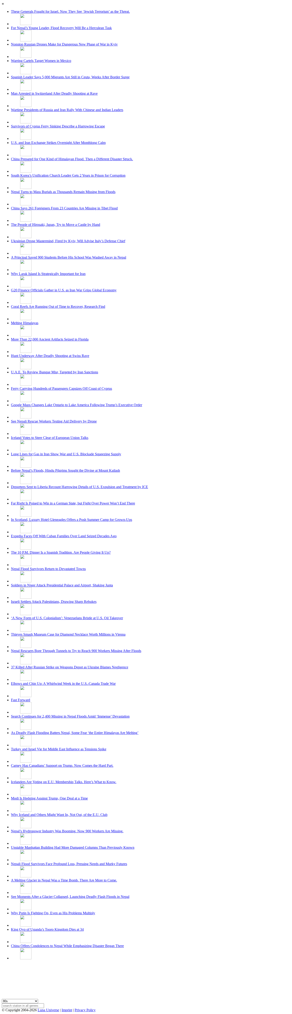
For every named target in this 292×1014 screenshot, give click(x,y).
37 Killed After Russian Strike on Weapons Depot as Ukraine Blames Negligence (69, 667)
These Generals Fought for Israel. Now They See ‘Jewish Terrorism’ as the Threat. (70, 11)
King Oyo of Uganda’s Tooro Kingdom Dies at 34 (47, 929)
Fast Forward (20, 700)
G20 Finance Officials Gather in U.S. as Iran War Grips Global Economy (64, 290)
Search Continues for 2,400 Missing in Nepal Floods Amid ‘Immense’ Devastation (70, 716)
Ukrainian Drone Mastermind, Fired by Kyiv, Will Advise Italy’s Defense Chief (68, 241)
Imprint (67, 1010)
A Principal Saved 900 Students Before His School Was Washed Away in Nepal (68, 257)
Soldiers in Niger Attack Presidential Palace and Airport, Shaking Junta (62, 585)
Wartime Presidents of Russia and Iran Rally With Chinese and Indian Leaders (67, 110)
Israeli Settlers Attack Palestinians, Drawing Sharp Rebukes (53, 602)
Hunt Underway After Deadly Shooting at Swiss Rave (50, 356)
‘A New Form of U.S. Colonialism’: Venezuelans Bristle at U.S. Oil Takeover (67, 618)
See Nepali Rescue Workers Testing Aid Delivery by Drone (54, 421)
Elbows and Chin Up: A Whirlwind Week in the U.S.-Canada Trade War (63, 683)
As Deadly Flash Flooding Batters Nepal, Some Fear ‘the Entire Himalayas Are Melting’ (74, 733)
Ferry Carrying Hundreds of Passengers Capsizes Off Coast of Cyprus (61, 388)
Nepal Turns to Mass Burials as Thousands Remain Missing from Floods (63, 192)
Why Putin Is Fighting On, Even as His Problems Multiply (53, 913)
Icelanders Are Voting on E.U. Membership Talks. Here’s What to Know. (63, 782)
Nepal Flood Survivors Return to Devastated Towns (48, 569)
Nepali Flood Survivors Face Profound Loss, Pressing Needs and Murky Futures (69, 864)
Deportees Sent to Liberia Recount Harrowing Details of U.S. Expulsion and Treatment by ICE (79, 487)
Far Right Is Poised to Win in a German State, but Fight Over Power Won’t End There (73, 503)
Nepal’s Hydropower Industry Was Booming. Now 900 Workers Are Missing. (67, 831)
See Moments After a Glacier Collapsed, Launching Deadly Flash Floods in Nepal (70, 897)
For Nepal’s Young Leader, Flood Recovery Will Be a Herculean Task (61, 28)
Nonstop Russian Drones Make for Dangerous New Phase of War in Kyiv (64, 44)
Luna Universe (48, 1010)
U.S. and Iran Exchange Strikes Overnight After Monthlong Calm (58, 143)
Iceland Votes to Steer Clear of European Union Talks (49, 438)
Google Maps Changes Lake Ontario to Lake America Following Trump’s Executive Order (76, 405)
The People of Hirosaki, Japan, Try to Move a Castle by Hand (55, 225)
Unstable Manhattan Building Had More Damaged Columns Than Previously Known (72, 847)
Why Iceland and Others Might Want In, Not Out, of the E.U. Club (59, 815)
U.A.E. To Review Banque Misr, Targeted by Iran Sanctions (54, 372)
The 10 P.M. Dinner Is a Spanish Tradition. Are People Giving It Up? (61, 552)
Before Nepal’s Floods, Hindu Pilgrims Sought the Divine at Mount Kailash (65, 470)
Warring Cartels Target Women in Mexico (41, 61)
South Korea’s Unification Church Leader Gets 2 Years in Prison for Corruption (68, 175)
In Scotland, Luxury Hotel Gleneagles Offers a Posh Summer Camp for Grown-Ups (71, 520)
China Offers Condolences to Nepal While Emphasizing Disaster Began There (67, 946)
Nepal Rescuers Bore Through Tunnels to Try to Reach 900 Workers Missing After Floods (76, 651)
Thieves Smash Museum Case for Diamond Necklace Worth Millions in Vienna (68, 634)
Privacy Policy (85, 1010)
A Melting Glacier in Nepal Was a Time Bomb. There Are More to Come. (64, 880)
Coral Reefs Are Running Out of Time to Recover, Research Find (58, 306)
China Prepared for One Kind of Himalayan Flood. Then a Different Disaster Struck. (72, 159)
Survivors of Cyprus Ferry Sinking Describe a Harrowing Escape (58, 126)
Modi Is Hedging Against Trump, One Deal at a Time (49, 798)
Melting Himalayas (24, 323)
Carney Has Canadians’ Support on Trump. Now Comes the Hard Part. (62, 765)
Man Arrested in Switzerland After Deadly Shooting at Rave (54, 93)
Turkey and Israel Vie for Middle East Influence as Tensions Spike (58, 749)
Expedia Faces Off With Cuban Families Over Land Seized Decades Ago (64, 536)
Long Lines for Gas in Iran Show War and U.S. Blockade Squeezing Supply (66, 454)
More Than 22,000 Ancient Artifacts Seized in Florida (50, 339)
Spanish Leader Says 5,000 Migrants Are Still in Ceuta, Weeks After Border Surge (70, 77)
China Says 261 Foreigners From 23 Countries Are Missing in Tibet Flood (64, 208)
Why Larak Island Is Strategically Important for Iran (48, 274)
